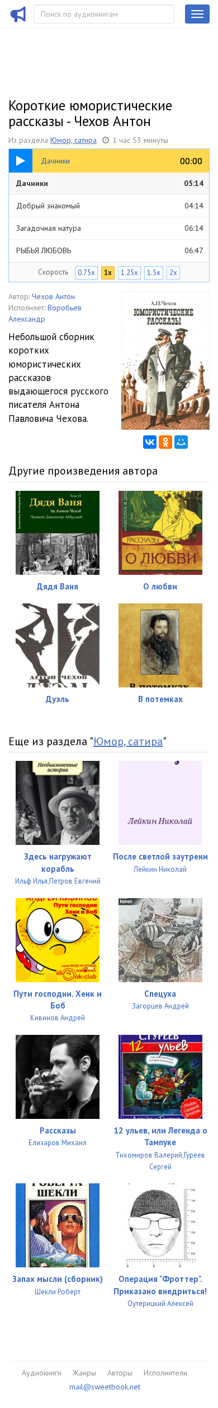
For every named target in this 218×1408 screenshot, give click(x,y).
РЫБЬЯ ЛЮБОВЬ (109, 250)
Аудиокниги (41, 1373)
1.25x (129, 272)
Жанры (84, 1373)
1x (108, 272)
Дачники (109, 183)
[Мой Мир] (181, 442)
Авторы (119, 1373)
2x (173, 272)
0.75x (86, 272)
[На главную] (18, 21)
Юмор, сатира (73, 140)
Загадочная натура (109, 228)
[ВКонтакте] (150, 442)
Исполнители (165, 1373)
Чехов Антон (53, 296)
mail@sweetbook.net (104, 1387)
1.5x (153, 272)
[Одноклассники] (165, 442)
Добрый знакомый (109, 206)
